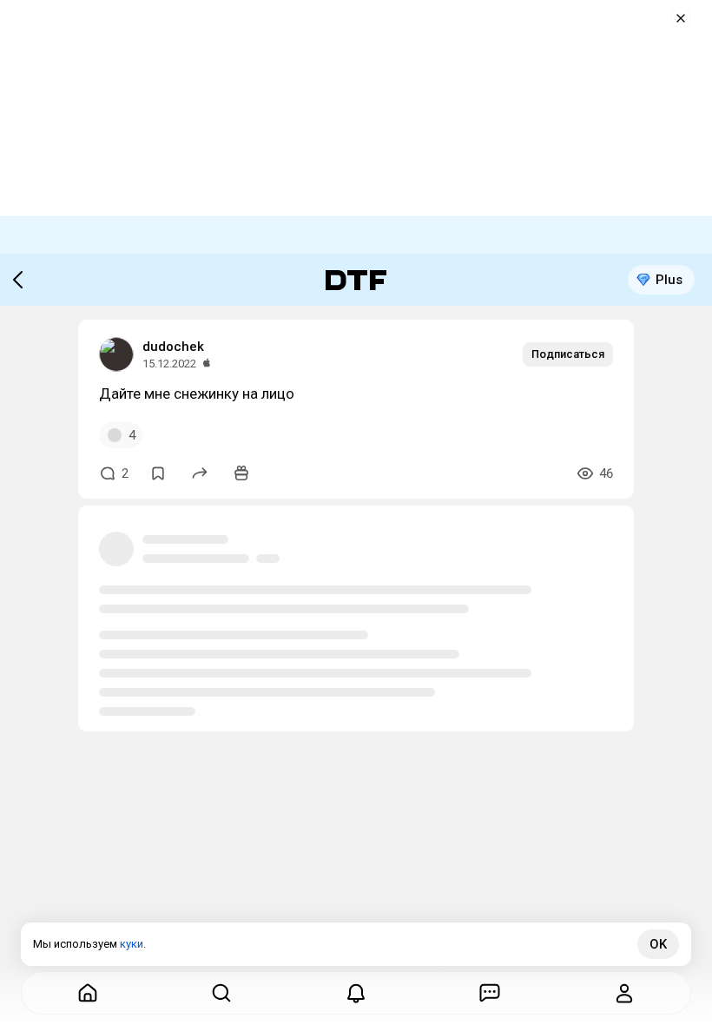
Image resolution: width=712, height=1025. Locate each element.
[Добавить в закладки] (158, 473)
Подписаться (567, 353)
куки (131, 943)
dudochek (173, 346)
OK (658, 944)
